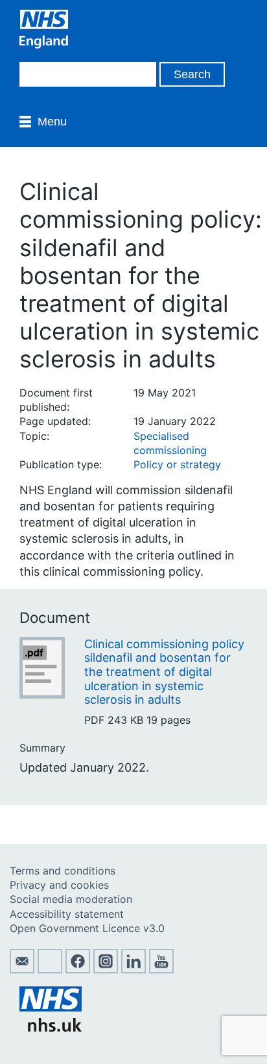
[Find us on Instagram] (105, 969)
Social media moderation (71, 899)
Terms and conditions (62, 870)
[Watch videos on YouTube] (161, 969)
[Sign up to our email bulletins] (22, 969)
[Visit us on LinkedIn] (133, 969)
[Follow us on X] (50, 969)
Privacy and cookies (59, 884)
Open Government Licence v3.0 (87, 928)
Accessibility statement (67, 913)
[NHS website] (50, 1027)
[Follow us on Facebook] (77, 969)
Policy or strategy (177, 464)
